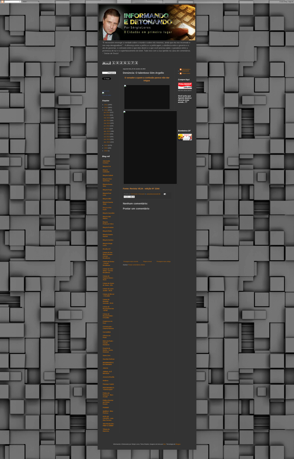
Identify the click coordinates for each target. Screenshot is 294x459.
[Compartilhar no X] (129, 197)
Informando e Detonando (186, 70)
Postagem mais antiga (164, 261)
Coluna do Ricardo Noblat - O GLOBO (108, 316)
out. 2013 (107, 136)
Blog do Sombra (108, 240)
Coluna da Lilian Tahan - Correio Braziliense (108, 270)
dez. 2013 (107, 142)
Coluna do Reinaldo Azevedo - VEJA (108, 301)
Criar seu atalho (106, 95)
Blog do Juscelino (108, 213)
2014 (106, 145)
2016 (106, 151)
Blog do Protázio (108, 227)
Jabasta (105, 368)
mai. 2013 (107, 123)
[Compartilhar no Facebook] (131, 197)
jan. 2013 (107, 112)
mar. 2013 (107, 118)
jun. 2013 (107, 126)
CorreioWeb (107, 332)
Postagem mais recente (130, 261)
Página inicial (147, 261)
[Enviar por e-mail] (125, 197)
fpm (164, 444)
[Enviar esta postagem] (164, 194)
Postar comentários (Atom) (136, 265)
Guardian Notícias (108, 359)
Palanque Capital (108, 384)
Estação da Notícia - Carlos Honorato (108, 350)
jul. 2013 (107, 128)
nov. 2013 (107, 139)
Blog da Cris (107, 166)
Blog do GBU (107, 199)
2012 (106, 107)
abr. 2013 (107, 120)
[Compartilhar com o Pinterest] (133, 197)
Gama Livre (106, 355)
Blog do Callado (108, 175)
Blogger (178, 444)
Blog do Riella (107, 231)
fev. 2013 (107, 115)
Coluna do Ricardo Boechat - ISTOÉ (108, 308)
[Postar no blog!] (127, 197)
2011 (106, 105)
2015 (106, 148)
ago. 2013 (107, 131)
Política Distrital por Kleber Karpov (108, 402)
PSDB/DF (106, 407)
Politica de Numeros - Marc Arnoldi (108, 395)
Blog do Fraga (107, 190)
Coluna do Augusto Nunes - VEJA (108, 278)
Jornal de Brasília (108, 377)
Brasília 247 (107, 249)
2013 (106, 110)
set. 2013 (107, 134)
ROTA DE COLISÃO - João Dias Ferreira (108, 418)
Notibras (105, 380)
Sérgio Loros (105, 91)
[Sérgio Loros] (103, 93)
